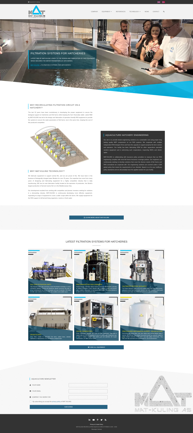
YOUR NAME (36, 385)
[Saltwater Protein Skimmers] (142, 271)
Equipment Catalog (34, 2)
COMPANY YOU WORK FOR (41, 397)
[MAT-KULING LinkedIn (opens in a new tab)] (89, 420)
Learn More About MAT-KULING (97, 217)
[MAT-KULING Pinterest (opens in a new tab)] (97, 420)
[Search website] (163, 11)
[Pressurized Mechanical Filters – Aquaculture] (142, 318)
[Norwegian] (163, 2)
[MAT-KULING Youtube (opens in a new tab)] (94, 420)
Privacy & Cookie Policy (96, 424)
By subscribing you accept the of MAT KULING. (52, 401)
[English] (158, 2)
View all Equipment (97, 347)
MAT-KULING (35, 65)
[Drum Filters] (50, 318)
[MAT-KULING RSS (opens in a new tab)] (105, 420)
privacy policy (56, 401)
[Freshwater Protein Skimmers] (96, 271)
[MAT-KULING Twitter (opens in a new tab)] (101, 420)
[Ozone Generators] (96, 318)
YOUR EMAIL (36, 391)
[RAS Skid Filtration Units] (50, 271)
